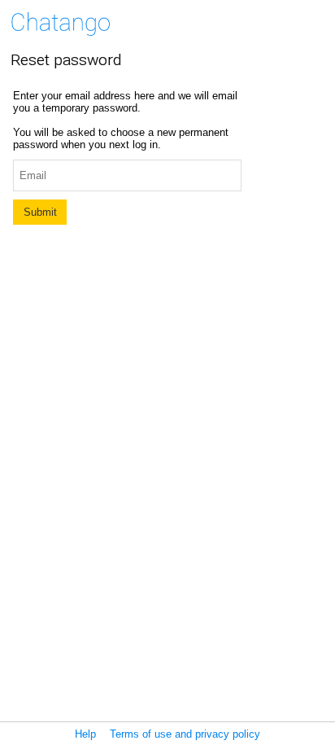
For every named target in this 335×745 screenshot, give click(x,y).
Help (85, 734)
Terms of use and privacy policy (185, 734)
